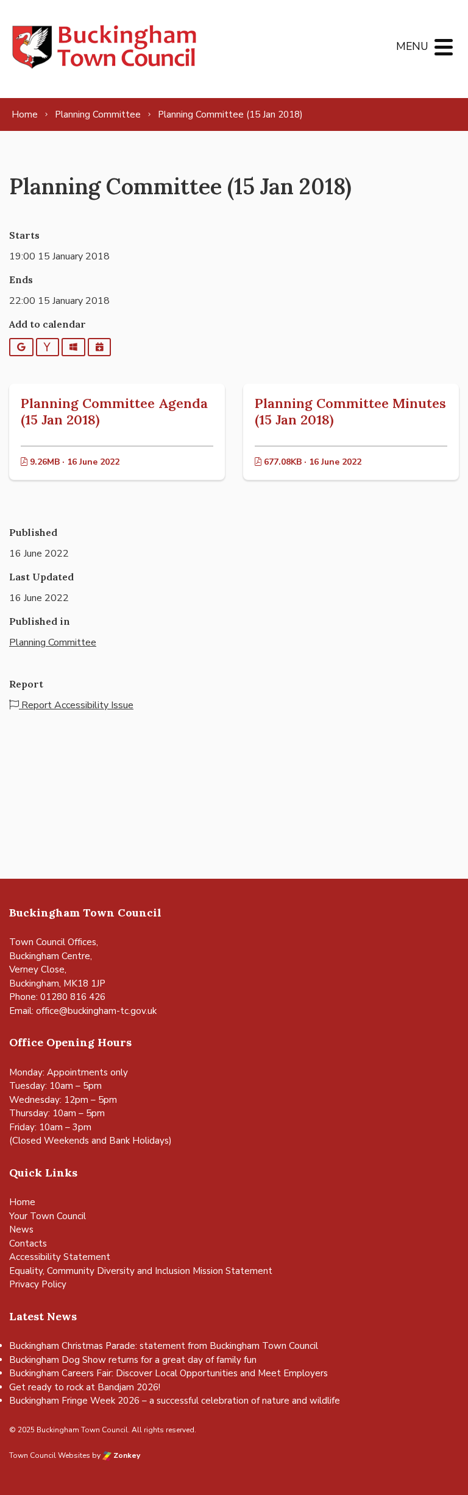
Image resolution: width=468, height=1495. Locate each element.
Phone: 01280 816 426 (57, 997)
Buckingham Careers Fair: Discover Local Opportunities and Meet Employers (168, 1373)
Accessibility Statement (59, 1257)
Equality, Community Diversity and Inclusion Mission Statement (140, 1271)
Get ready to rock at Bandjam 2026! (84, 1387)
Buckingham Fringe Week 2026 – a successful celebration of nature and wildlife (174, 1401)
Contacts (28, 1243)
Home (22, 1202)
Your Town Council (47, 1216)
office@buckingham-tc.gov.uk (96, 1011)
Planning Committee (52, 642)
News (21, 1229)
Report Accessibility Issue (76, 705)
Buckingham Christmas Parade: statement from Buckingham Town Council (163, 1346)
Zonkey (126, 1455)
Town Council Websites (49, 1455)
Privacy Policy (37, 1284)
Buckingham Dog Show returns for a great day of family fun (133, 1360)
